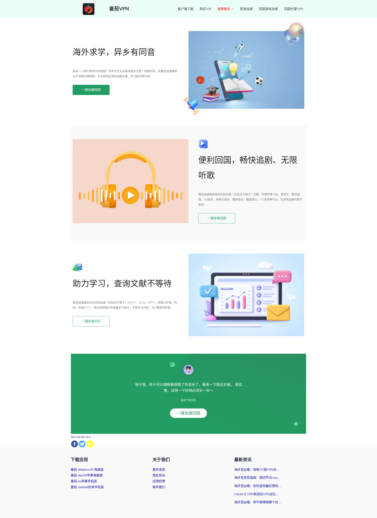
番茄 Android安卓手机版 (87, 487)
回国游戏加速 (268, 9)
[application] (232, 9)
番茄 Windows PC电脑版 (87, 469)
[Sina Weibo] (89, 443)
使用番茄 (223, 9)
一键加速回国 (91, 89)
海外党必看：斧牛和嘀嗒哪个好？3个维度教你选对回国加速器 (257, 502)
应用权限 (159, 481)
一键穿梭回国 (216, 218)
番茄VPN (119, 8)
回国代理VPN (293, 9)
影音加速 (246, 9)
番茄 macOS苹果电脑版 (87, 475)
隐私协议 (159, 475)
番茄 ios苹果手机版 (84, 481)
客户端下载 (185, 9)
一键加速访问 (91, 321)
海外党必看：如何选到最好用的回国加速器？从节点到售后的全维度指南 (257, 486)
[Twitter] (82, 443)
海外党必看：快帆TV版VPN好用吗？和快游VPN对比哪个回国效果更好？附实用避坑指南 (257, 469)
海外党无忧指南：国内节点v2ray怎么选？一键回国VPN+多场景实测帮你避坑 (257, 477)
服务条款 (159, 469)
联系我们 (159, 487)
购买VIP (205, 9)
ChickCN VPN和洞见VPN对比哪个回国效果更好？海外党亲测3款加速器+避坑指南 (257, 494)
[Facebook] (74, 443)
